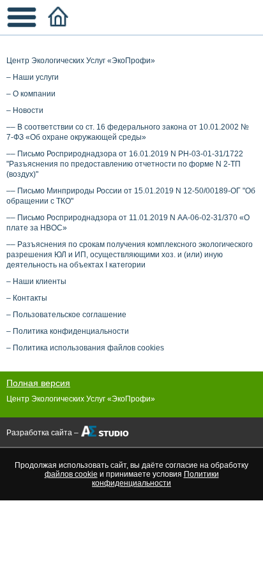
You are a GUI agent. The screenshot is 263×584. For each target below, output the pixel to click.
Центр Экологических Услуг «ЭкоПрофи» (80, 60)
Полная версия (38, 383)
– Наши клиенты (36, 281)
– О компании (31, 93)
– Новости (24, 110)
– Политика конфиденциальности (67, 331)
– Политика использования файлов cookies (85, 347)
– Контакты (26, 298)
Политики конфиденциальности (155, 479)
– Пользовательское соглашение (66, 314)
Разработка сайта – (42, 432)
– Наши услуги (32, 77)
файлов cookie (71, 474)
